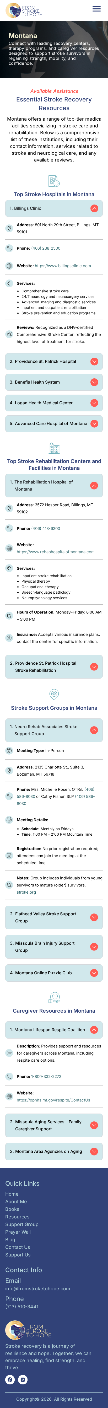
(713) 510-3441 (21, 1306)
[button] (97, 9)
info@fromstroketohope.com (37, 1288)
